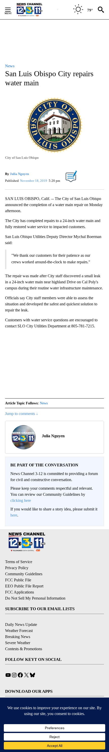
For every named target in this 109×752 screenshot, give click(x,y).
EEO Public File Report (24, 586)
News (44, 403)
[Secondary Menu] (11, 10)
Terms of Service (18, 562)
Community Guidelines (23, 574)
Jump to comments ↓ (21, 413)
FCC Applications (19, 592)
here (13, 515)
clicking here (20, 500)
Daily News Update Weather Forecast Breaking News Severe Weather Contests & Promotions (23, 636)
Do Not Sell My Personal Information (35, 598)
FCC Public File (18, 580)
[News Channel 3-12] (35, 10)
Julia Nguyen (19, 174)
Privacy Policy (16, 568)
